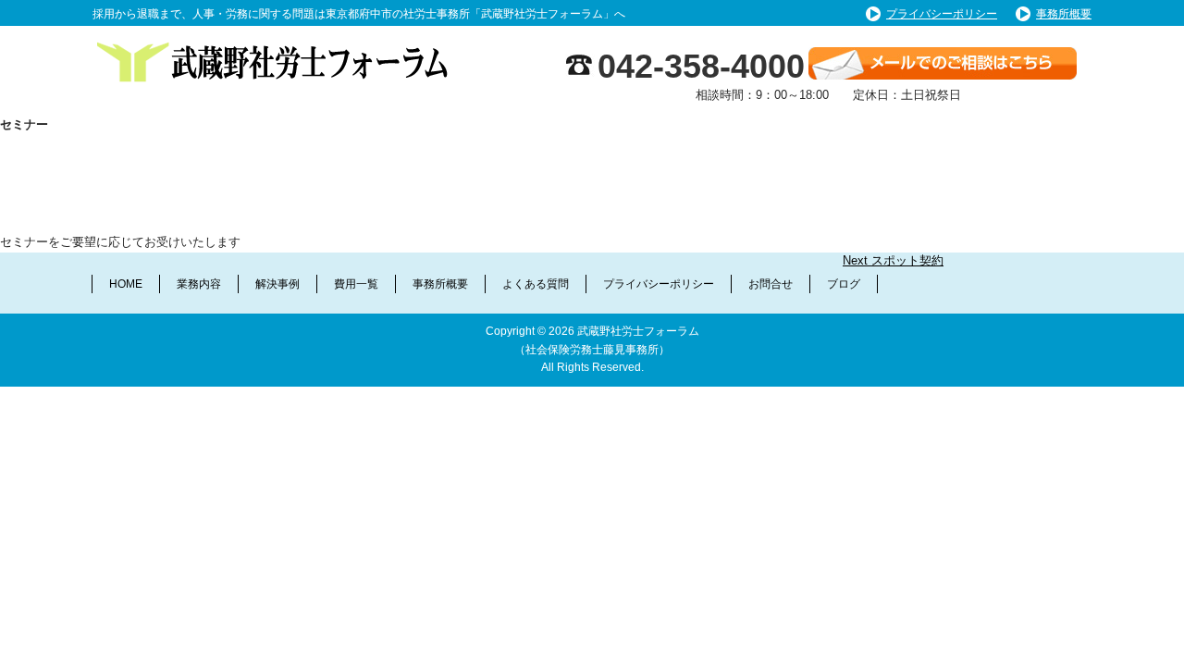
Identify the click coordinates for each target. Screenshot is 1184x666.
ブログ (843, 284)
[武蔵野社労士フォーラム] (277, 45)
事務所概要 (1064, 13)
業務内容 (199, 284)
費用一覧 (356, 284)
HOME (125, 284)
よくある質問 (535, 284)
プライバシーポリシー (941, 13)
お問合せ (770, 284)
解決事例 (277, 284)
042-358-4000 (701, 66)
